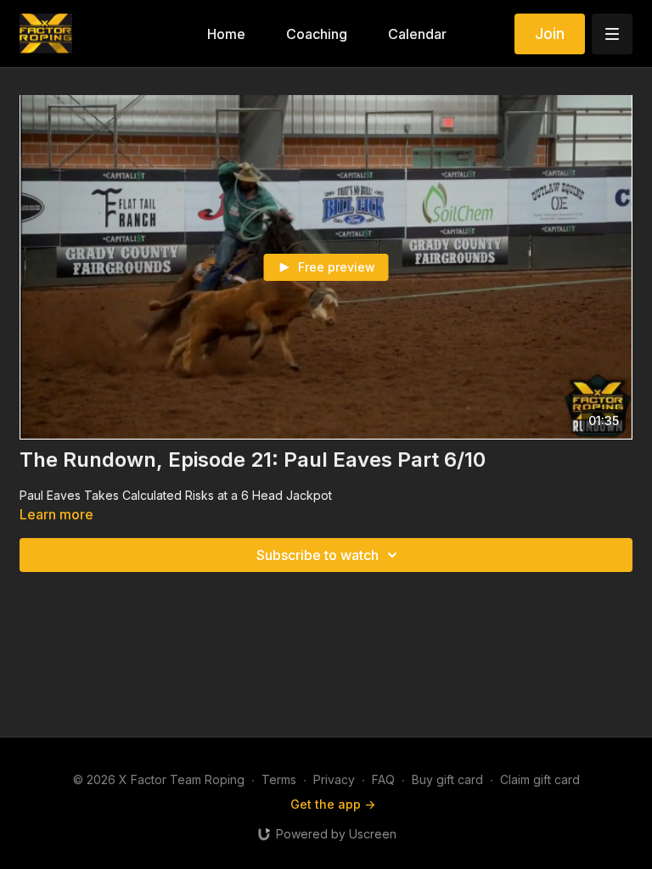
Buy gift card (447, 779)
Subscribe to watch (317, 555)
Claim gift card (540, 779)
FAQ (383, 779)
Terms (278, 779)
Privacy (334, 779)
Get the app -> (332, 804)
